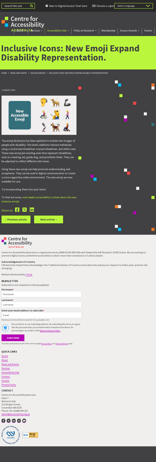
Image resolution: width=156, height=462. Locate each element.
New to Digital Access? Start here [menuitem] (68, 6)
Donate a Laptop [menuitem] (106, 6)
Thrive (29, 274)
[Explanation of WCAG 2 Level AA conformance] (30, 434)
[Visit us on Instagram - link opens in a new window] (19, 421)
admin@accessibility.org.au (16, 413)
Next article (47, 219)
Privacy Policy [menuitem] (9, 384)
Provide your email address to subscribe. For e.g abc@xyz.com (25, 320)
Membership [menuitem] (108, 30)
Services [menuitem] (35, 30)
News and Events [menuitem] (10, 364)
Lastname (7, 299)
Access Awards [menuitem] (128, 30)
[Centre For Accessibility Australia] (23, 23)
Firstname (7, 289)
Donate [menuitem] (5, 380)
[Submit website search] (31, 5)
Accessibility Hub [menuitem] (56, 30)
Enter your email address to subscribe (22, 310)
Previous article (17, 219)
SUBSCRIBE (13, 337)
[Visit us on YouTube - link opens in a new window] (24, 421)
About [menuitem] (19, 30)
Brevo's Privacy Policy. (50, 330)
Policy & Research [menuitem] (84, 30)
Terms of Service (61, 343)
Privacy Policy (46, 343)
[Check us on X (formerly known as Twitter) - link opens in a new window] (9, 421)
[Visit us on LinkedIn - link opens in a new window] (14, 421)
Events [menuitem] (148, 30)
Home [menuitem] (5, 355)
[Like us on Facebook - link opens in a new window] (3, 421)
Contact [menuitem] (6, 376)
